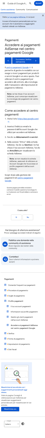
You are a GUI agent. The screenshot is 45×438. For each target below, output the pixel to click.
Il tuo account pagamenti (21, 306)
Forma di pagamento (16, 339)
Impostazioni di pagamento (19, 344)
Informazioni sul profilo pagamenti (24, 312)
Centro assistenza (8, 10)
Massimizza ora (10, 409)
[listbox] (12, 424)
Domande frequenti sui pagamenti (21, 285)
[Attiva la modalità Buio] (23, 424)
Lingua (9, 421)
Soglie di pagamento (16, 296)
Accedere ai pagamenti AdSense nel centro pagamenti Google (24, 326)
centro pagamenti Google (17, 67)
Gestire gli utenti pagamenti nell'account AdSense (22, 318)
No (28, 217)
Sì (16, 217)
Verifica (11, 333)
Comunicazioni (32, 10)
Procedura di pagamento (18, 290)
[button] (4, 3)
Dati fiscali (12, 349)
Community (20, 10)
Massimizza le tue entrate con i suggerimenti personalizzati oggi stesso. (14, 389)
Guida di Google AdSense (17, 3)
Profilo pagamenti (15, 301)
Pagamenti (9, 279)
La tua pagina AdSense (16, 17)
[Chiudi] (43, 16)
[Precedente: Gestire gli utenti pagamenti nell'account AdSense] (8, 60)
